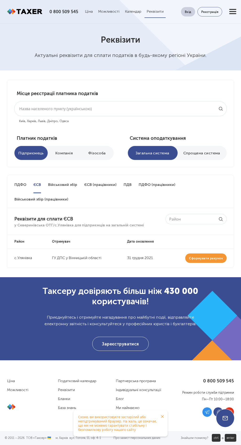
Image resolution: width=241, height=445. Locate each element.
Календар (133, 12)
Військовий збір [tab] (62, 185)
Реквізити (155, 12)
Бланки (64, 399)
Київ (22, 121)
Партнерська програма (136, 381)
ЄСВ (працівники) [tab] (100, 185)
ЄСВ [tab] (37, 185)
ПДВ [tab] (128, 185)
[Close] (162, 416)
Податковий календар (77, 381)
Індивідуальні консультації (138, 390)
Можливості (109, 12)
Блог (120, 399)
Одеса (64, 121)
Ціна (89, 12)
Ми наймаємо (128, 408)
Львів (41, 121)
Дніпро (52, 121)
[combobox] (120, 108)
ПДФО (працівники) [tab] (157, 185)
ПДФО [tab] (20, 185)
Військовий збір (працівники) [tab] (41, 199)
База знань (67, 408)
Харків (31, 121)
